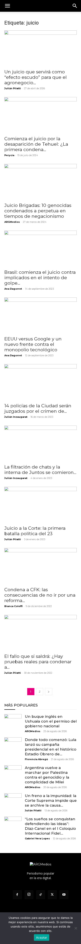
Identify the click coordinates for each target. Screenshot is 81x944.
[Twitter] (52, 894)
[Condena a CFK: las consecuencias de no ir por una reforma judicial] (40, 566)
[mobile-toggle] (7, 6)
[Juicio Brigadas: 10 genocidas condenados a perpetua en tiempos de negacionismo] (40, 182)
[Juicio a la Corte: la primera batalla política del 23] (40, 505)
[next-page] (48, 691)
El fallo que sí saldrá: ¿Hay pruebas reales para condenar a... (37, 662)
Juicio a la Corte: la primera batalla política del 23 (34, 530)
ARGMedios (12, 221)
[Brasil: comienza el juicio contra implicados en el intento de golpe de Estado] (40, 248)
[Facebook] (17, 894)
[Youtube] (64, 894)
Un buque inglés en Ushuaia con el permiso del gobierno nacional (51, 721)
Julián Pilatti (12, 88)
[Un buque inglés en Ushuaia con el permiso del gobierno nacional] (13, 722)
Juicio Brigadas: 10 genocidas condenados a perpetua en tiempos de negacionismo (37, 211)
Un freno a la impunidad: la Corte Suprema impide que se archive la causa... (51, 800)
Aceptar (41, 937)
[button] (75, 6)
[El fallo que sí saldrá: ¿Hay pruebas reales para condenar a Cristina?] (40, 633)
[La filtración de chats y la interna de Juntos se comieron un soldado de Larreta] (40, 443)
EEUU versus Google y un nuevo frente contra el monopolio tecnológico (33, 344)
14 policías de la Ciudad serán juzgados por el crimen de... (37, 408)
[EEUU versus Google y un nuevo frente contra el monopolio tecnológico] (40, 315)
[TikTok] (40, 894)
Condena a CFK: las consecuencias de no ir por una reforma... (39, 595)
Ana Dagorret (13, 288)
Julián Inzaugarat (15, 416)
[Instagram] (29, 894)
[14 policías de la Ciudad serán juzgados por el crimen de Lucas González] (40, 382)
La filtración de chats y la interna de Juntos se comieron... (40, 469)
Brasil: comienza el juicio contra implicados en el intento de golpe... (40, 277)
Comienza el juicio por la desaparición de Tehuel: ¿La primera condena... (36, 144)
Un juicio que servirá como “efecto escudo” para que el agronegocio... (35, 77)
